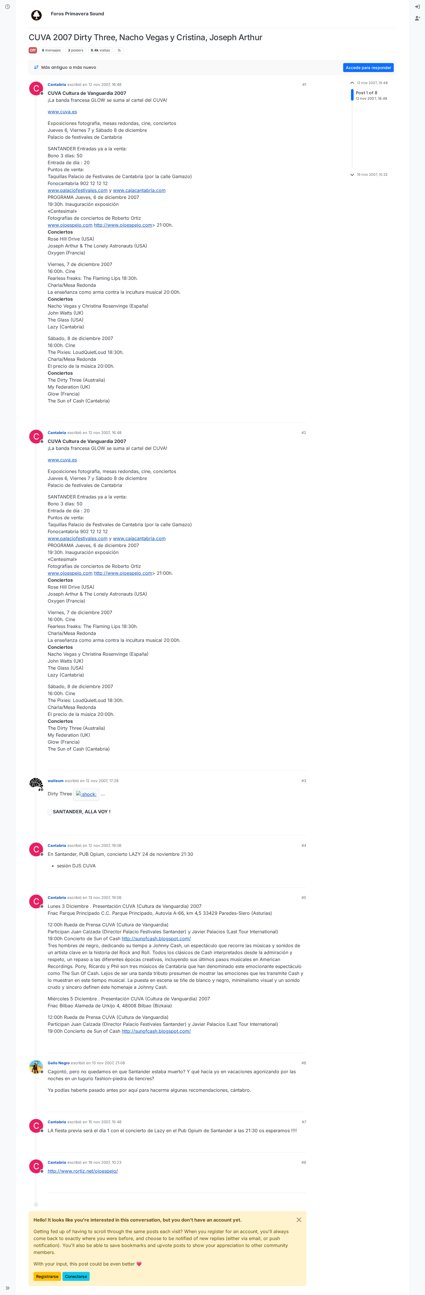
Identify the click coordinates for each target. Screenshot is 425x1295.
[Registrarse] (417, 18)
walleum (56, 780)
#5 (304, 897)
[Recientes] (7, 7)
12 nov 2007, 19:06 (104, 845)
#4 (304, 845)
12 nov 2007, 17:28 (102, 780)
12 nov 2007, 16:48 (104, 84)
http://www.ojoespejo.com (123, 225)
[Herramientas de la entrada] (301, 415)
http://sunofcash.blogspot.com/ (156, 938)
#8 (304, 1162)
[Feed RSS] (119, 50)
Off (33, 50)
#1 (304, 84)
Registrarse (47, 1276)
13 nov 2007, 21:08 (108, 1063)
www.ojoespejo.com (70, 225)
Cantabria (57, 84)
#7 (304, 1121)
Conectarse (76, 1276)
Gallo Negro (59, 1063)
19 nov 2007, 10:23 (104, 1162)
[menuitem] (417, 7)
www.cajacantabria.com (139, 190)
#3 (304, 780)
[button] (7, 1288)
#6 (304, 1063)
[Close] (299, 1220)
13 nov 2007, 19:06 (104, 897)
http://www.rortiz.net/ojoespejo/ (83, 1171)
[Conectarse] (417, 7)
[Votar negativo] (289, 415)
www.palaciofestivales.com (78, 190)
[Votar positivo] (269, 415)
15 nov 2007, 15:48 (104, 1121)
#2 (304, 432)
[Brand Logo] (38, 14)
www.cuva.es (62, 111)
